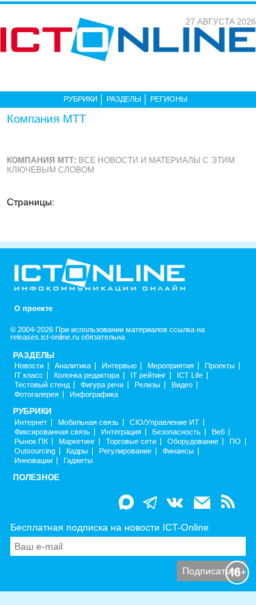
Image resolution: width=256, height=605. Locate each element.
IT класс (28, 375)
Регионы (169, 99)
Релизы (147, 385)
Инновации (33, 460)
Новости (29, 366)
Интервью (119, 366)
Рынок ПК (31, 441)
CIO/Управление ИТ (164, 422)
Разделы (123, 99)
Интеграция (121, 432)
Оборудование (192, 441)
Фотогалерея (36, 394)
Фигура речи (102, 385)
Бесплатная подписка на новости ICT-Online (109, 527)
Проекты (220, 366)
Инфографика (94, 394)
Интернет (30, 422)
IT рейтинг (148, 375)
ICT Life (190, 375)
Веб (218, 432)
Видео (182, 385)
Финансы (178, 451)
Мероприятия (170, 366)
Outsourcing (34, 451)
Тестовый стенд (42, 385)
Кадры (77, 451)
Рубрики (80, 99)
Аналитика (73, 366)
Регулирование (125, 451)
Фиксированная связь (52, 432)
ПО (235, 441)
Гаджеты (78, 460)
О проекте (33, 308)
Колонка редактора (86, 375)
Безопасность (176, 432)
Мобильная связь (88, 422)
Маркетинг (77, 441)
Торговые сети (131, 441)
